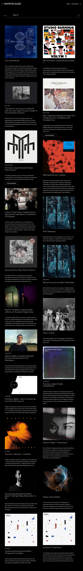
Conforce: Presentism (52, 547)
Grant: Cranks (48, 333)
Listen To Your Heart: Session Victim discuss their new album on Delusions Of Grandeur (20, 214)
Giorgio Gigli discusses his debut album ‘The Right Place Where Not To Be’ (20, 496)
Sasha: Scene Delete (51, 497)
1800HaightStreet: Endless (54, 175)
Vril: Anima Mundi (12, 60)
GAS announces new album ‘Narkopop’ (58, 282)
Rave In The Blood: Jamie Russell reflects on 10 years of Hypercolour (19, 310)
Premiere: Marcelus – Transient (18, 454)
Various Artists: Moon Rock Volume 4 (20, 270)
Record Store (75, 4)
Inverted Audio (12, 3)
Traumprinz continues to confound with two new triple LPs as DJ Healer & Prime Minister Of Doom (21, 110)
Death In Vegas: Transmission (55, 442)
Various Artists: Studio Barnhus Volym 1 (58, 61)
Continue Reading (49, 135)
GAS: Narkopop (49, 231)
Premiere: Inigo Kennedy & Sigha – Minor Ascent (19, 169)
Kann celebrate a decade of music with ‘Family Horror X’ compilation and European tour (59, 117)
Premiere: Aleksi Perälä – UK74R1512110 (53, 385)
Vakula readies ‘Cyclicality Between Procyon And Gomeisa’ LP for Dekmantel (19, 358)
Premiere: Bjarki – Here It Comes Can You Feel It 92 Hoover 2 (20, 400)
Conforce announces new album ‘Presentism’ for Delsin (18, 552)
